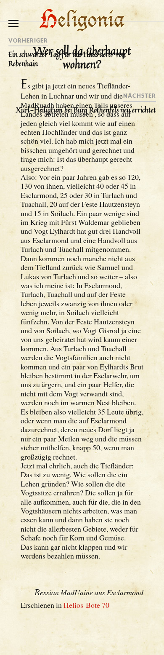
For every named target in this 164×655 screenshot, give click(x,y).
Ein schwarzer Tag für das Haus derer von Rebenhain (67, 59)
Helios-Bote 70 (86, 605)
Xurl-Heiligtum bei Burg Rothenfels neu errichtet (86, 109)
